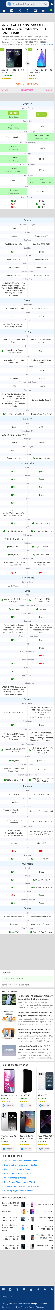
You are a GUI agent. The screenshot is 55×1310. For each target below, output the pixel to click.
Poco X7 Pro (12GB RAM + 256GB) (46, 1137)
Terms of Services (36, 1307)
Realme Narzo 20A (9, 1095)
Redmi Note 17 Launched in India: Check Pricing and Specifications (34, 1031)
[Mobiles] (28, 10)
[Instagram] (31, 1289)
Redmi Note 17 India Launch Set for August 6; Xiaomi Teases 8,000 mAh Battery (35, 1014)
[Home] (4, 10)
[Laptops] (35, 10)
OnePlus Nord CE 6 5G (8, 1137)
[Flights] (20, 10)
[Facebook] (10, 1289)
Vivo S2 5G (42, 1095)
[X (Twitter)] (17, 1289)
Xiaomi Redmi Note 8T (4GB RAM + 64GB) (40, 71)
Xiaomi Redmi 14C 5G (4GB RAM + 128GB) (12, 71)
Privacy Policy (20, 1307)
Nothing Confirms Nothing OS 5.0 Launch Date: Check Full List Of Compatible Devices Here (34, 1048)
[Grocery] (51, 10)
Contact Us (6, 1307)
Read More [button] (48, 45)
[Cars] (43, 10)
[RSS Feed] (45, 1289)
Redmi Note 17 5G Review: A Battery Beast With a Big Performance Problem (35, 997)
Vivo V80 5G (25, 1095)
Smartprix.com (24, 1303)
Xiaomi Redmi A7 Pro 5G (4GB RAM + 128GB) (27, 1137)
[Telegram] (38, 1289)
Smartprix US (7, 1297)
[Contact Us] (3, 1289)
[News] (12, 10)
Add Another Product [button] (27, 84)
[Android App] (51, 1289)
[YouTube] (24, 1289)
